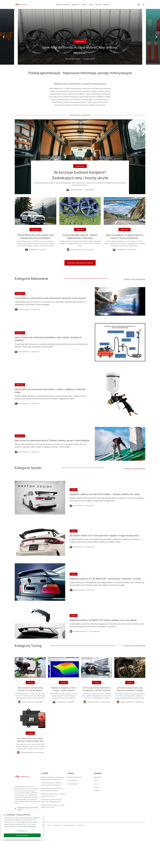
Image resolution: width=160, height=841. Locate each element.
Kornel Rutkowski (73, 780)
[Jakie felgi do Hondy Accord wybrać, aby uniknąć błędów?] (80, 37)
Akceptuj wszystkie (22, 835)
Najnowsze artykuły (62, 4)
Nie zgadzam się (22, 831)
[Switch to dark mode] (143, 4)
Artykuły (44, 773)
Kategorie (98, 773)
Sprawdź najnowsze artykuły (80, 263)
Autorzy (71, 773)
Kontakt (49, 825)
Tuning (90, 4)
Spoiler (83, 4)
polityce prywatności (29, 826)
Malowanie (75, 4)
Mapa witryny (80, 825)
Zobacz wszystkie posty (134, 279)
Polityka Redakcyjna (69, 825)
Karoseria (106, 4)
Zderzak (98, 4)
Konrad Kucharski (73, 784)
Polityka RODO (57, 825)
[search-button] (139, 4)
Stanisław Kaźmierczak (74, 777)
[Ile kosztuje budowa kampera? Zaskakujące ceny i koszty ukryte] (80, 156)
